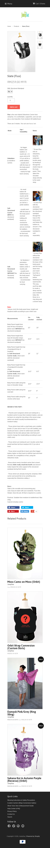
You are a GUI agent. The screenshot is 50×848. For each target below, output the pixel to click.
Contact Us (11, 814)
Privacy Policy (12, 811)
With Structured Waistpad (15, 88)
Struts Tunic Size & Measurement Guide (20, 806)
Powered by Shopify (33, 836)
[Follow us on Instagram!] (18, 827)
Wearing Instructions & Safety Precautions (21, 800)
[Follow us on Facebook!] (9, 827)
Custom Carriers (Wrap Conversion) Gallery (21, 803)
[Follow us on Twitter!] (14, 827)
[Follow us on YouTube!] (23, 827)
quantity (10, 97)
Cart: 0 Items (40, 4)
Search (9, 817)
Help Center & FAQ (13, 808)
